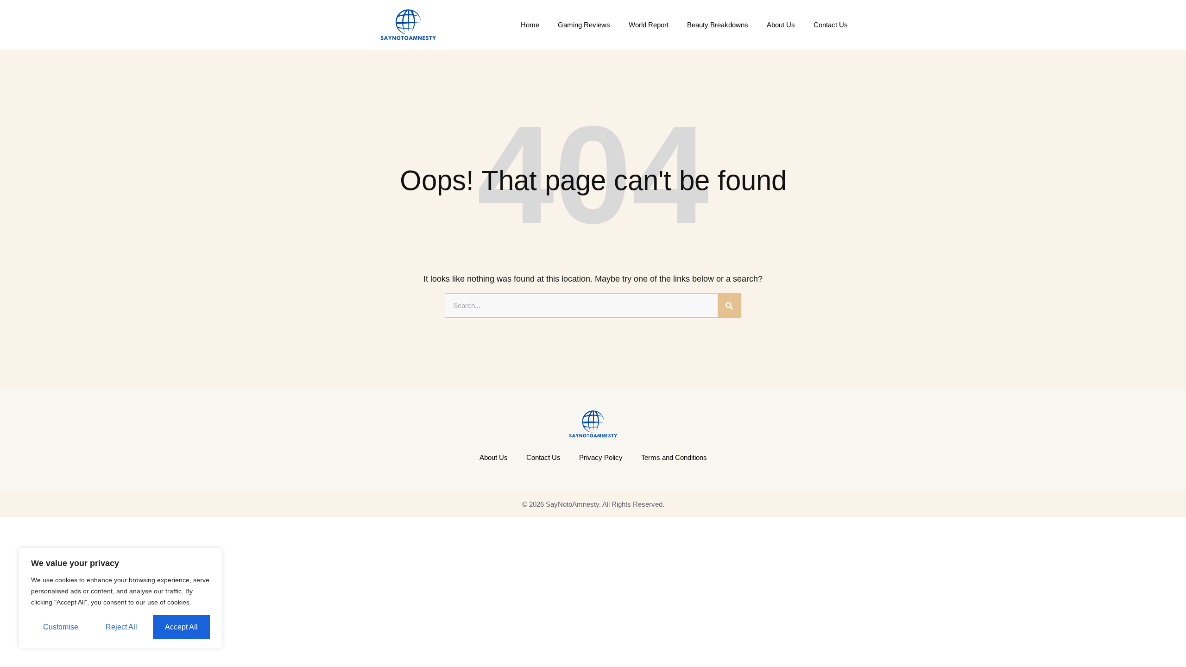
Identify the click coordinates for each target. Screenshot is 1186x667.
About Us (781, 25)
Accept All (181, 627)
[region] (120, 598)
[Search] (729, 306)
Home (530, 25)
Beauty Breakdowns (717, 25)
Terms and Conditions (674, 457)
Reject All (121, 627)
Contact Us (831, 25)
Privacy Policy (601, 457)
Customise (60, 627)
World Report (649, 25)
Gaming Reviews (584, 25)
